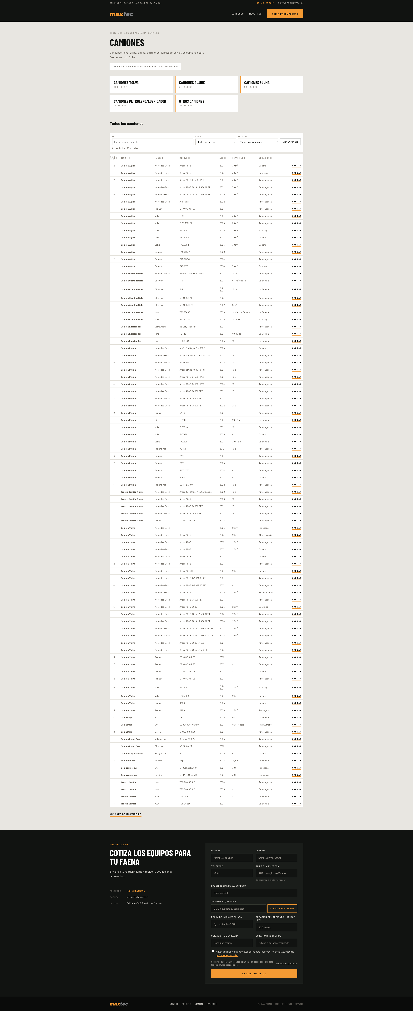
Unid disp (114, 158)
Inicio (113, 33)
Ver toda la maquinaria (125, 814)
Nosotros (255, 13)
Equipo (126, 158)
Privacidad (212, 1003)
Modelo (185, 158)
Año (223, 158)
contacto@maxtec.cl (290, 3)
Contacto (199, 1003)
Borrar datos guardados (286, 963)
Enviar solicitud (254, 973)
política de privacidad (227, 955)
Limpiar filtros (290, 142)
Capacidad (239, 158)
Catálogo (174, 1003)
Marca (159, 158)
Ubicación (265, 158)
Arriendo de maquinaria (132, 33)
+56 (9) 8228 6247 (265, 3)
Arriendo (238, 13)
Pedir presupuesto (285, 13)
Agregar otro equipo (282, 908)
